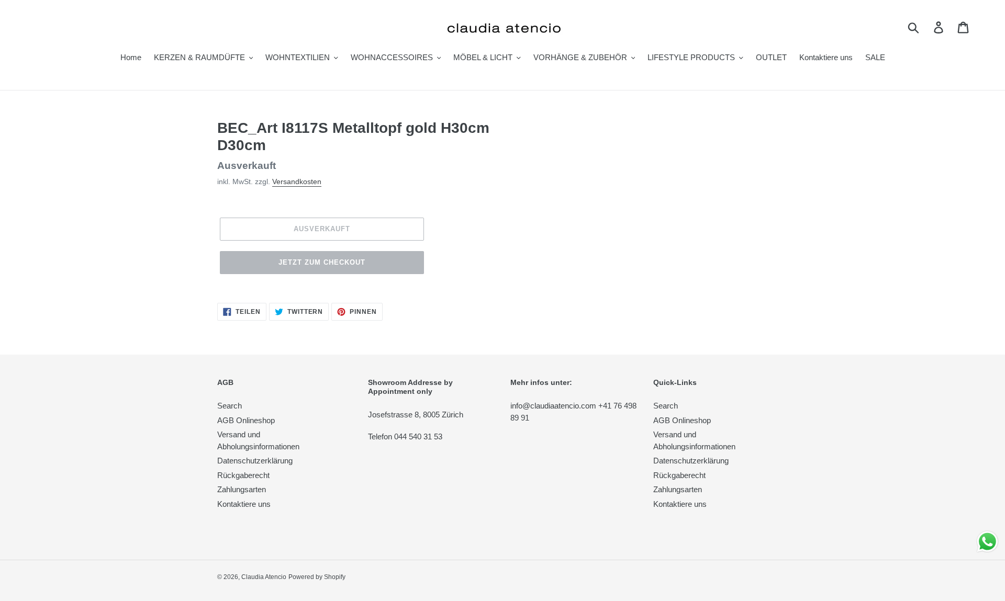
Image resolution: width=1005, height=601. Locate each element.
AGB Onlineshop (246, 420)
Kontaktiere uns (244, 504)
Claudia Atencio (263, 577)
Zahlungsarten (241, 489)
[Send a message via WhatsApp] (987, 541)
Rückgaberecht (243, 475)
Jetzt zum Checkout (322, 262)
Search (229, 405)
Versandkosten (296, 181)
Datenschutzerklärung (255, 460)
